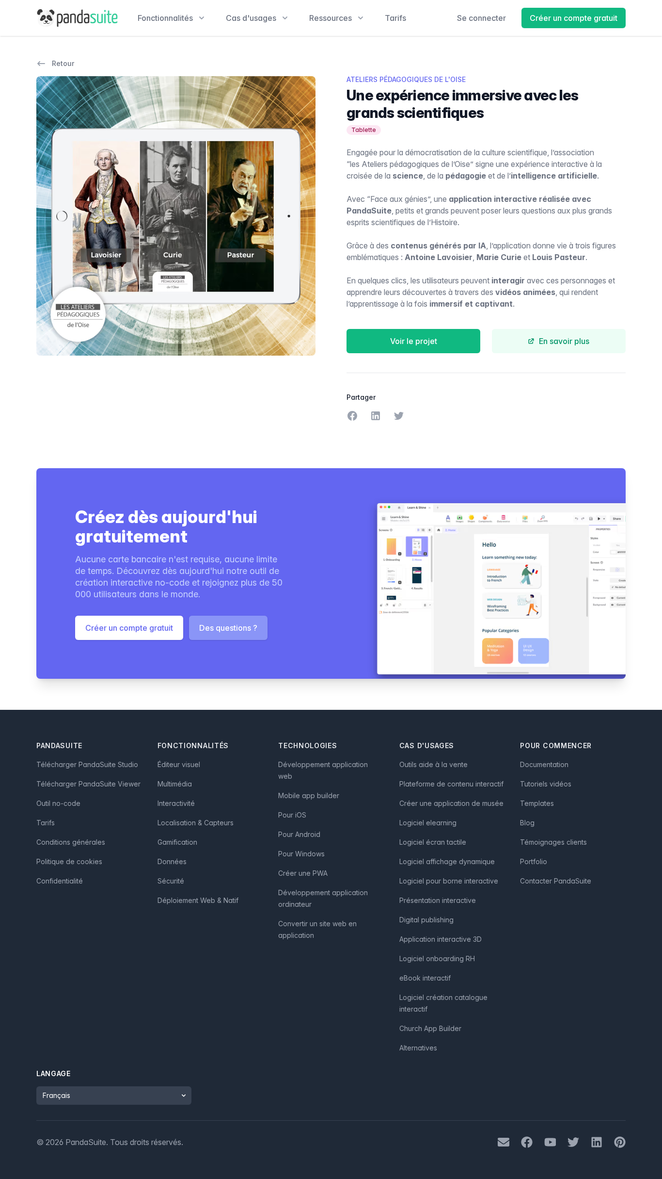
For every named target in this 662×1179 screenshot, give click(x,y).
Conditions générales (70, 842)
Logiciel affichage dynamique (447, 861)
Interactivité (176, 803)
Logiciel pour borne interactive (448, 881)
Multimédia (175, 784)
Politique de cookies (69, 861)
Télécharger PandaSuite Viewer (88, 784)
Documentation (544, 764)
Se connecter (481, 18)
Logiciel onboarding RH (437, 958)
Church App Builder (430, 1028)
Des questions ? (228, 628)
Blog (527, 823)
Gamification (177, 842)
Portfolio (533, 861)
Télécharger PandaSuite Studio (87, 764)
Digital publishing (426, 920)
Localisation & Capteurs (196, 823)
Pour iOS (292, 815)
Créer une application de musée (451, 803)
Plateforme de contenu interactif (451, 784)
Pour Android (299, 834)
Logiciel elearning (428, 823)
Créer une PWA (303, 873)
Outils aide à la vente (433, 764)
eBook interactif (425, 978)
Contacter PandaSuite (555, 881)
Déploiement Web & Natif (198, 900)
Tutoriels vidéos (545, 784)
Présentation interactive (437, 900)
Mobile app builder (308, 795)
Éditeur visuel (179, 764)
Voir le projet (413, 341)
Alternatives (418, 1048)
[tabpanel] (175, 216)
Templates (537, 803)
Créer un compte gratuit (573, 18)
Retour (63, 63)
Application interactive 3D (440, 939)
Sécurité (171, 881)
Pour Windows (301, 854)
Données (172, 861)
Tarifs (395, 18)
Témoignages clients (553, 842)
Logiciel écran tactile (432, 842)
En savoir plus (564, 341)
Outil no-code (58, 803)
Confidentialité (59, 881)
